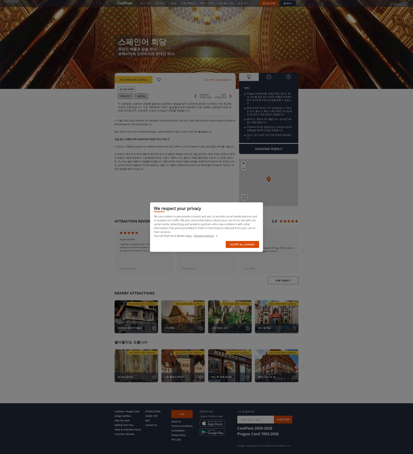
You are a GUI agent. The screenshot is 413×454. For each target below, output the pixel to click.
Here (189, 236)
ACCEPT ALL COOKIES (242, 244)
